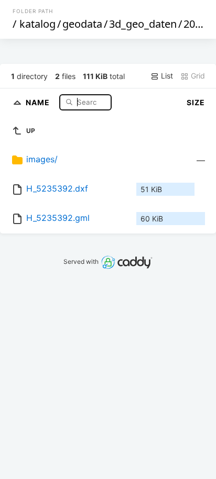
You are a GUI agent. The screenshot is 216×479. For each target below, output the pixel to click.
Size (196, 102)
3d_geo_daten (143, 24)
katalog (37, 24)
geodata (82, 24)
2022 (195, 24)
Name (39, 101)
